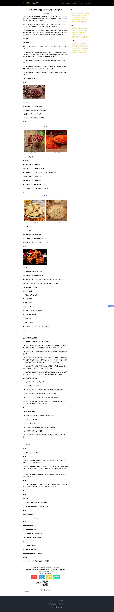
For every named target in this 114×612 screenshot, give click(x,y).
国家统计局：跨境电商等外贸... (80, 37)
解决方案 (68, 3)
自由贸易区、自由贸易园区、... (80, 32)
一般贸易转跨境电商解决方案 (79, 28)
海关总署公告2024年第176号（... (80, 19)
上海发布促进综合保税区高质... (80, 50)
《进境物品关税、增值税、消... (80, 17)
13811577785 (56, 604)
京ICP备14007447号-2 (57, 607)
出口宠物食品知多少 (77, 35)
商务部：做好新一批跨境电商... (80, 48)
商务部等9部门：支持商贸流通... (80, 13)
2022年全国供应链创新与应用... (80, 44)
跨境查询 (75, 3)
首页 (63, 3)
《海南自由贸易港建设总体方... (80, 30)
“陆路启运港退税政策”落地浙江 (80, 46)
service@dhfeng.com (57, 606)
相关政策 (81, 3)
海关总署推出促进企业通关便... (80, 15)
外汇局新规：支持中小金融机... (80, 52)
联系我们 (88, 3)
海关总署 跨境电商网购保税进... (80, 21)
